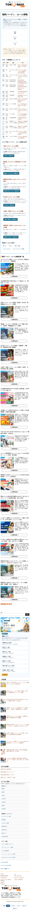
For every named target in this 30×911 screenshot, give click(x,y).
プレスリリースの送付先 (6, 879)
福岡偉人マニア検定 (8, 661)
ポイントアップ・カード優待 (18, 248)
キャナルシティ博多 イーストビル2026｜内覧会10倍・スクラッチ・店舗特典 (17, 742)
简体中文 (24, 905)
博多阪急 (4, 819)
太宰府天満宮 (5, 836)
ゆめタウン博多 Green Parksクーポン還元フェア (22, 66)
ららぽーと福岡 (5, 823)
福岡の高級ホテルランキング (7, 772)
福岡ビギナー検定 (6, 648)
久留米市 (4, 802)
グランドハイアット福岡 (7, 847)
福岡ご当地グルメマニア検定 (8, 666)
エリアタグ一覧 (4, 862)
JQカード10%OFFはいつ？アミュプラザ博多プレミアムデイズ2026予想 (18, 683)
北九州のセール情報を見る (9, 205)
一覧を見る (5, 674)
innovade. (15, 901)
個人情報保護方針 (4, 875)
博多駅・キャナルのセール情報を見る (11, 173)
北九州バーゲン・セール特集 (11, 197)
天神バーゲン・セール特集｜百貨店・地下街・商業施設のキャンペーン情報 (17, 691)
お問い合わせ (4, 877)
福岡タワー (4, 833)
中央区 (3, 795)
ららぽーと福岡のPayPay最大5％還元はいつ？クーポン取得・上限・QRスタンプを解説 (17, 760)
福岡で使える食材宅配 (6, 769)
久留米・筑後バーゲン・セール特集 (13, 211)
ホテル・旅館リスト (5, 868)
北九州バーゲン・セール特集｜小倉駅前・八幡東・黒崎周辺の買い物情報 (18, 717)
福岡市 (3, 788)
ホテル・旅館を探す (19, 879)
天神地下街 (4, 829)
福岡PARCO (4, 826)
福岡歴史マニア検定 (8, 657)
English (13, 905)
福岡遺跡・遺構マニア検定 (9, 671)
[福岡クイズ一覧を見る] (15, 624)
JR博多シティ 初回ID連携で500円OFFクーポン (22, 123)
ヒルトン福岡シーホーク (7, 844)
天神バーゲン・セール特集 (10, 146)
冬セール (10, 245)
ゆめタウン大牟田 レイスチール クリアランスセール (22, 110)
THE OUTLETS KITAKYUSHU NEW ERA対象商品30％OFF (22, 81)
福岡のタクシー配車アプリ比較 (8, 777)
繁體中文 (15, 908)
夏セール (4, 245)
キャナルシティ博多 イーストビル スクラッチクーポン (22, 76)
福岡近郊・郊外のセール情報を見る (11, 236)
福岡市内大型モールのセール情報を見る (11, 190)
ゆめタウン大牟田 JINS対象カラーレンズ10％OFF (22, 100)
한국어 (18, 905)
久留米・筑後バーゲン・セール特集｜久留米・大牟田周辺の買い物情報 (17, 733)
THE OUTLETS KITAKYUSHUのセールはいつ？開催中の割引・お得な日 (18, 700)
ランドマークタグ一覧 (5, 865)
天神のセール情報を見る (8, 155)
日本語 (8, 905)
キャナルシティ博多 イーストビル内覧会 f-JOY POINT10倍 (22, 71)
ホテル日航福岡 (5, 850)
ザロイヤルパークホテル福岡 (8, 857)
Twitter (2, 882)
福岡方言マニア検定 (7, 652)
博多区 (3, 792)
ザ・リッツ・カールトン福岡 (8, 854)
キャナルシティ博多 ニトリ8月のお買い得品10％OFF (22, 133)
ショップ (2, 263)
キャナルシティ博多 (6, 816)
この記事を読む (14, 276)
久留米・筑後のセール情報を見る (10, 219)
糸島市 (3, 805)
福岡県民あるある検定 (10, 643)
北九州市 (4, 798)
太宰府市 (4, 808)
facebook (3, 883)
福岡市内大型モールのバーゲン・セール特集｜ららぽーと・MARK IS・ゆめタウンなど (18, 725)
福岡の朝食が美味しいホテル (7, 774)
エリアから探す (18, 875)
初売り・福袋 (17, 245)
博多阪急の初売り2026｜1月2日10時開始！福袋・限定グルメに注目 (17, 750)
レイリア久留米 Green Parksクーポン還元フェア (22, 105)
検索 (1, 612)
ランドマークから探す (19, 877)
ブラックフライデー (7, 248)
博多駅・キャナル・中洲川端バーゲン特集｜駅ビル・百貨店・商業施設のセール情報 (18, 708)
